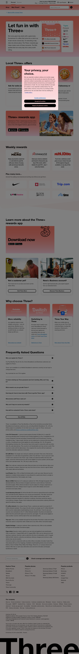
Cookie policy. (28, 92)
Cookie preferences (40, 98)
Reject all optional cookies (40, 105)
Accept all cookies (40, 101)
